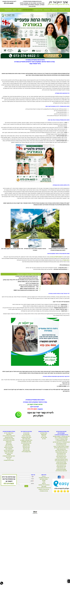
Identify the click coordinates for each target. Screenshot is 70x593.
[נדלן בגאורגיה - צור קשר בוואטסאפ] (35, 419)
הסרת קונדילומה (26, 450)
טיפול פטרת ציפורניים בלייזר (9, 436)
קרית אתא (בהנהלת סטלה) (61, 452)
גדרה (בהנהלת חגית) (61, 455)
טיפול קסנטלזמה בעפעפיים (26, 440)
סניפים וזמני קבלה (8, 9)
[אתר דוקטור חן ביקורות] (61, 486)
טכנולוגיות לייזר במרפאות (43, 485)
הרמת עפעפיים (65, 260)
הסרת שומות (43, 434)
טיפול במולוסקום (26, 446)
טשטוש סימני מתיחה (8, 451)
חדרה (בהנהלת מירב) (61, 453)
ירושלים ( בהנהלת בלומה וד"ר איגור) (61, 446)
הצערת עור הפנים (9, 446)
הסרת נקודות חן (62, 9)
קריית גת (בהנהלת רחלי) (61, 456)
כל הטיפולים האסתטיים (44, 477)
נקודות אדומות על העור (9, 450)
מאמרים (19, 9)
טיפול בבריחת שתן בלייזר (8, 439)
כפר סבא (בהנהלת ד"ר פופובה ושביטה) (61, 436)
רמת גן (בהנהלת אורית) (61, 445)
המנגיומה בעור (9, 444)
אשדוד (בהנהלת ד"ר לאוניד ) (61, 439)
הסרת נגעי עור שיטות (8, 447)
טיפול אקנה (8, 434)
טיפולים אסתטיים (47, 9)
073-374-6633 (9, 483)
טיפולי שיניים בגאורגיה (9, 460)
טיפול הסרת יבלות (26, 439)
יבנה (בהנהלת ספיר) (61, 468)
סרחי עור (44, 439)
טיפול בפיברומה (26, 447)
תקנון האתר (43, 486)
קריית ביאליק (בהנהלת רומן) (61, 450)
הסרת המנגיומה (26, 444)
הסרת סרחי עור (26, 434)
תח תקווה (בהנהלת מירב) (61, 470)
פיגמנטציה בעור (8, 449)
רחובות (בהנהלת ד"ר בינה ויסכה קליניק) (61, 442)
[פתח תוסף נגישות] (69, 581)
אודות (43, 482)
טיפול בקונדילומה (9, 453)
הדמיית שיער (9, 457)
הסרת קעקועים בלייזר (26, 451)
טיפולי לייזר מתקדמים (38, 9)
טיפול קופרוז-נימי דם (8, 433)
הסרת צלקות (8, 443)
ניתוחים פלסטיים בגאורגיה (56, 257)
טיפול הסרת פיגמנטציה (26, 437)
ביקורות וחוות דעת (44, 479)
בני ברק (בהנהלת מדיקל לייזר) (61, 460)
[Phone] (1, 584)
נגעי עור (9, 459)
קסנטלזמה (9, 454)
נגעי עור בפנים (26, 449)
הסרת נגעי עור (54, 9)
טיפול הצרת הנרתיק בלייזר (8, 440)
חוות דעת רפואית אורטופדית (9, 456)
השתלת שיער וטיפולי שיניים (28, 9)
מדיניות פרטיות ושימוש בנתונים (44, 488)
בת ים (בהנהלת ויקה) (61, 465)
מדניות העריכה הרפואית (44, 489)
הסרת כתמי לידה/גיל (26, 436)
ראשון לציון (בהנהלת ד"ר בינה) (61, 437)
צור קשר (14, 9)
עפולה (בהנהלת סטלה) (61, 462)
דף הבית (67, 9)
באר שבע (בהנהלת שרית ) (61, 440)
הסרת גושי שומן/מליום (26, 441)
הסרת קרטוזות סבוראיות (26, 443)
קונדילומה (43, 436)
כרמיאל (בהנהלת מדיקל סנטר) (61, 459)
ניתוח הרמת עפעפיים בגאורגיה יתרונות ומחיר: (28, 274)
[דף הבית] (58, 3)
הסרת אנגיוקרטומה (9, 437)
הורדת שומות (9, 441)
